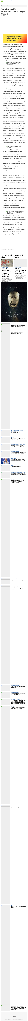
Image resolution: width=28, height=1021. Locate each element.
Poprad (17, 451)
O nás (14, 1014)
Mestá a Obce (6, 5)
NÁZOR (17, 472)
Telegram (14, 1016)
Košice (12, 465)
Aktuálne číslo (5, 1014)
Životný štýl (16, 692)
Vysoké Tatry (13, 431)
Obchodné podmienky (21, 1014)
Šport (15, 458)
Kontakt (10, 1014)
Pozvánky (21, 430)
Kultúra (2, 5)
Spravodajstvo (5, 267)
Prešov (17, 444)
